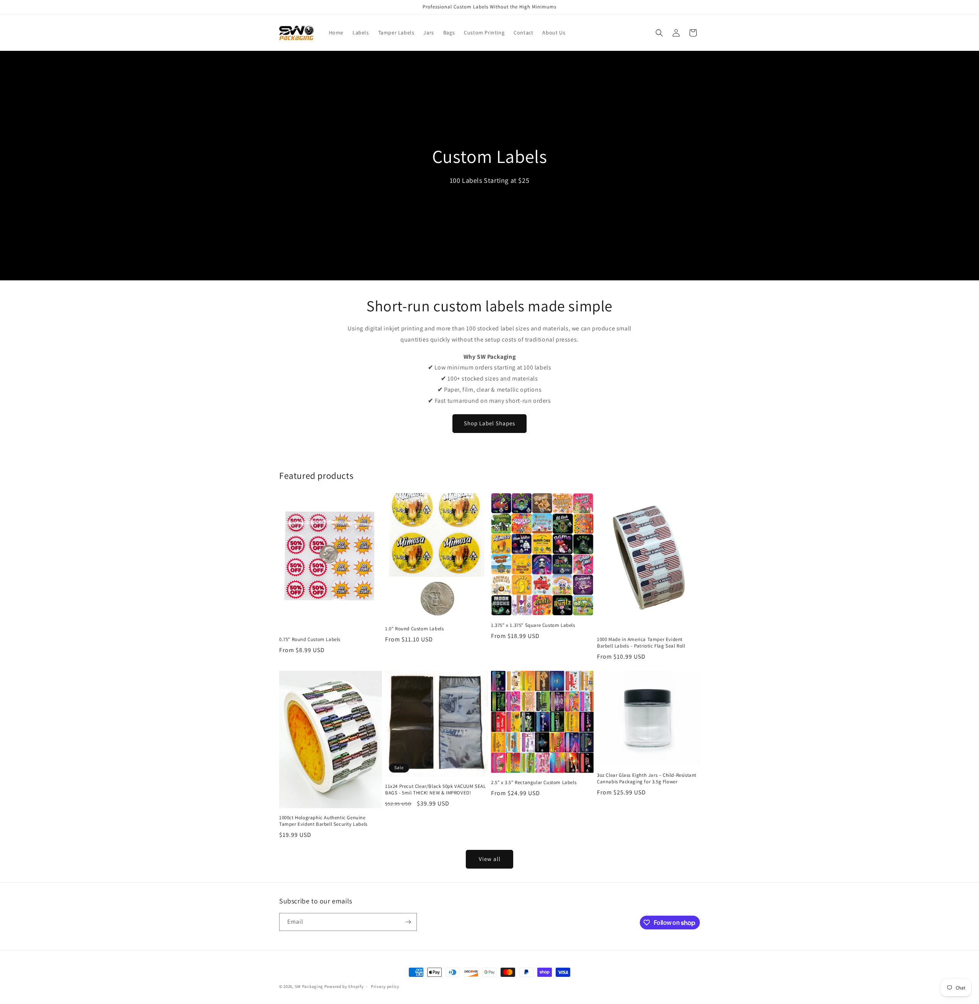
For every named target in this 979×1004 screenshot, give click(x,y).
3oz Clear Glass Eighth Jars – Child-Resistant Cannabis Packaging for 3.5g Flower (646, 778)
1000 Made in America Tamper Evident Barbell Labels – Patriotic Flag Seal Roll (641, 642)
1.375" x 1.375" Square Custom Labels (533, 625)
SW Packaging (309, 986)
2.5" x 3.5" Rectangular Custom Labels (533, 782)
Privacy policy (385, 986)
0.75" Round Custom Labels (309, 639)
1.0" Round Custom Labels (414, 629)
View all (490, 858)
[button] (659, 32)
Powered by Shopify (344, 986)
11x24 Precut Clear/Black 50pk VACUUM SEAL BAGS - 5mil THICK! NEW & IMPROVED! (435, 789)
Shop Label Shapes (489, 423)
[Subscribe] (408, 922)
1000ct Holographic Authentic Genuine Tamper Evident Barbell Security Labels (323, 821)
